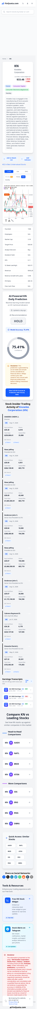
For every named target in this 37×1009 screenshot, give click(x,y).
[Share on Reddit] (23, 877)
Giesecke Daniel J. (11, 646)
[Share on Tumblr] (27, 877)
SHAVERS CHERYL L (11, 417)
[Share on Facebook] (4, 877)
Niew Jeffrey (9, 449)
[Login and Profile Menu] (27, 3)
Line (18, 171)
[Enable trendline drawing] (12, 220)
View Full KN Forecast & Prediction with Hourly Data (17, 392)
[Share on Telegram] (15, 877)
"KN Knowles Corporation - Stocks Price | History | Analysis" (18, 960)
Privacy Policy (13, 1002)
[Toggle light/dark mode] (23, 3)
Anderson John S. (11, 515)
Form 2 (17, 442)
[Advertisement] (18, 36)
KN (6, 423)
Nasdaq (8, 93)
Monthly (7, 180)
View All (26, 681)
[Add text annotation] (6, 220)
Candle (9, 171)
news (9, 965)
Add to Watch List (11, 159)
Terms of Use (13, 1004)
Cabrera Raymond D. (12, 613)
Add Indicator (28, 159)
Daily (23, 177)
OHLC (26, 171)
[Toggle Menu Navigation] (32, 3)
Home (4, 59)
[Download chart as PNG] (9, 220)
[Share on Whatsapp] (19, 877)
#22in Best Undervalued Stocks (14, 164)
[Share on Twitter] (7, 877)
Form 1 (9, 442)
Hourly (18, 177)
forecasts (27, 963)
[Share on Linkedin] (11, 877)
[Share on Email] (31, 877)
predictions (11, 967)
